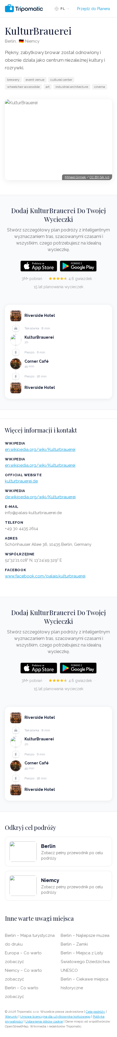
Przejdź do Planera (93, 9)
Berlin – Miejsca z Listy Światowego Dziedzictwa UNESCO (85, 961)
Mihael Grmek (75, 177)
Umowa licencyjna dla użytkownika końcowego (55, 1016)
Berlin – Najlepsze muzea (85, 935)
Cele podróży (95, 1012)
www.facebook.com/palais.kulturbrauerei (45, 576)
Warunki (11, 1016)
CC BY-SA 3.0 (99, 177)
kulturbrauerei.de (21, 481)
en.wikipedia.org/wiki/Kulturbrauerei (40, 449)
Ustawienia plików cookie (44, 1021)
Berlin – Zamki (74, 944)
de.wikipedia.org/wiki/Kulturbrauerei (40, 496)
